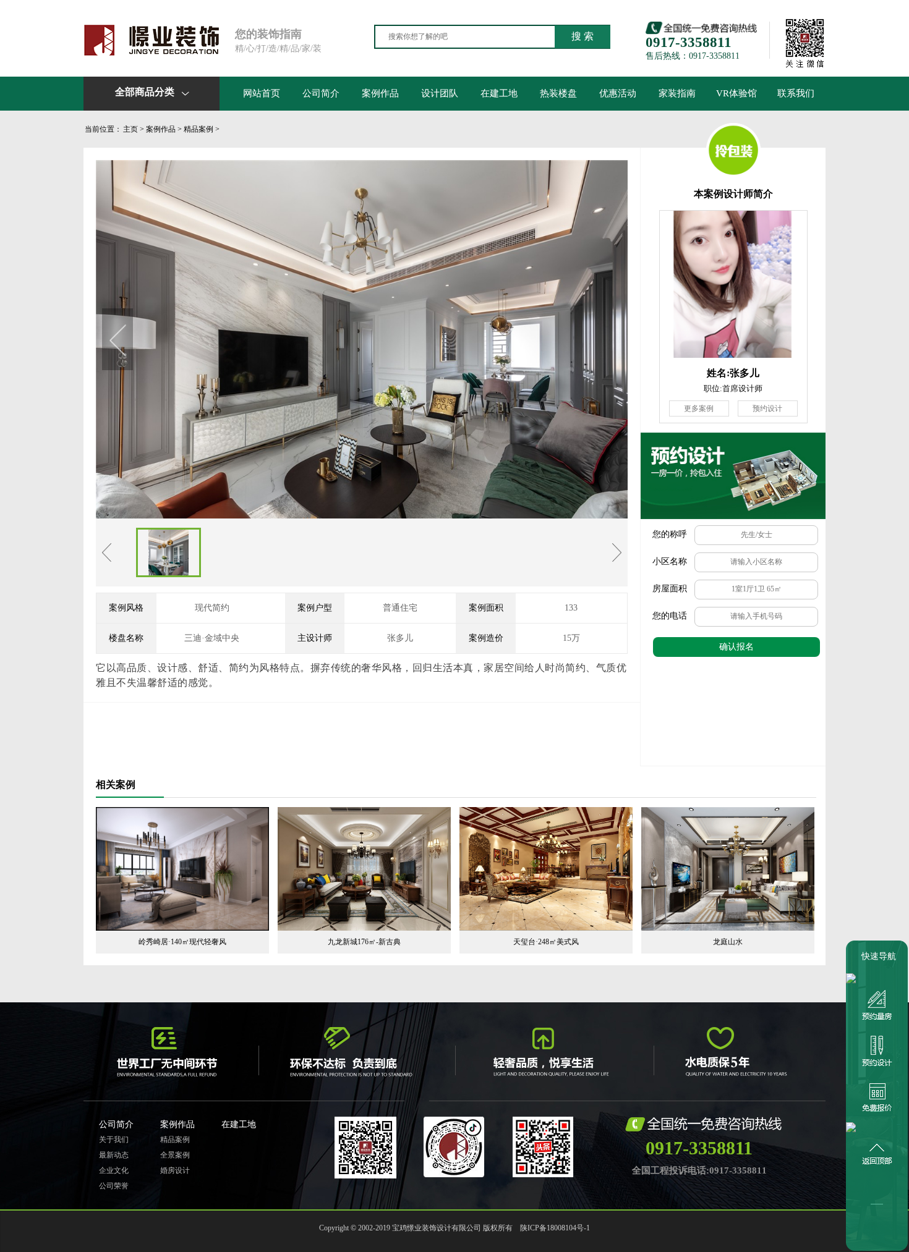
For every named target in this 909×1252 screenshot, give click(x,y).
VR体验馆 (736, 93)
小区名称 (669, 561)
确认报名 (736, 646)
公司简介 (320, 93)
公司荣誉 (114, 1186)
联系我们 (795, 93)
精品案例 (198, 129)
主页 (130, 129)
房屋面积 (669, 588)
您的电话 (669, 615)
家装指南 (677, 93)
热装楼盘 (558, 93)
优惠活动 (617, 93)
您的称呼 (669, 534)
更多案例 (699, 408)
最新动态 (114, 1155)
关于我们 (114, 1139)
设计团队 (439, 93)
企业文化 (114, 1170)
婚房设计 (175, 1170)
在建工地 (499, 93)
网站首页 (261, 93)
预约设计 (767, 408)
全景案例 (175, 1155)
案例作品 (380, 93)
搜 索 (582, 36)
